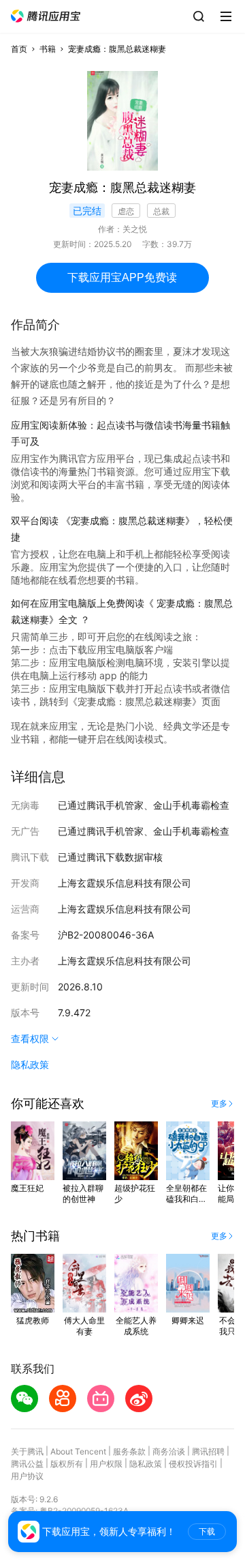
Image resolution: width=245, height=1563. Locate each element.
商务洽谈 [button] (168, 1451)
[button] (45, 16)
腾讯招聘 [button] (208, 1451)
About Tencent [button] (78, 1451)
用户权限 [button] (106, 1464)
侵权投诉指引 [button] (193, 1464)
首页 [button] (19, 49)
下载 (207, 1531)
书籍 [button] (47, 49)
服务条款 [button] (129, 1451)
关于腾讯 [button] (27, 1451)
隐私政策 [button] (30, 1064)
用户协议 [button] (27, 1476)
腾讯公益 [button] (27, 1464)
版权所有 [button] (66, 1464)
